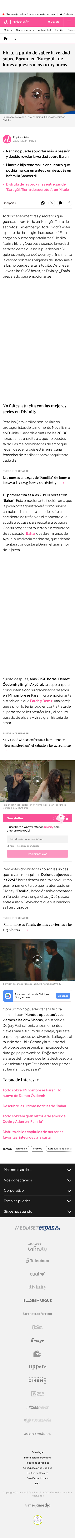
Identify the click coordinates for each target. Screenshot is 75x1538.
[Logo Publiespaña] (37, 1420)
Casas (71, 30)
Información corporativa (37, 1457)
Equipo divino (21, 137)
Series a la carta (25, 30)
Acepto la (24, 846)
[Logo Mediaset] (37, 1230)
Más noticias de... (18, 1169)
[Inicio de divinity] (6, 22)
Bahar (31, 533)
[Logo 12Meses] (37, 1393)
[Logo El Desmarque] (38, 1300)
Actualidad (44, 30)
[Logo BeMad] (37, 1354)
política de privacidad (29, 846)
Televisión (21, 22)
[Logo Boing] (37, 1327)
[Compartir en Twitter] (51, 203)
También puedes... (18, 1201)
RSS (37, 1483)
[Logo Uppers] (37, 1367)
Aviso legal (37, 1452)
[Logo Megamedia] (39, 1505)
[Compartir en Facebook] (69, 203)
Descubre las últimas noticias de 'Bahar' (35, 1106)
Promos (10, 38)
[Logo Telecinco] (37, 1260)
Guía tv (8, 30)
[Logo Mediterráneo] (37, 1433)
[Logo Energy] (37, 1340)
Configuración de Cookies (37, 1467)
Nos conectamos (18, 1180)
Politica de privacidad (37, 1462)
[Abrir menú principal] (69, 22)
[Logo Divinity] (37, 1287)
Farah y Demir (41, 701)
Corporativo (14, 1190)
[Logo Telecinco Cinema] (37, 1380)
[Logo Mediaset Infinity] (37, 1247)
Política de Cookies (37, 1473)
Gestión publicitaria (37, 1478)
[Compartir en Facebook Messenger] (60, 203)
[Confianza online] (37, 1523)
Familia (59, 30)
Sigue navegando (18, 1211)
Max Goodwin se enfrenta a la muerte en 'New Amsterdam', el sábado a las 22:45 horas (37, 743)
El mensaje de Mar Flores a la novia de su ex (30, 14)
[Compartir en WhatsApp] (43, 203)
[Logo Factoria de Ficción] (37, 1314)
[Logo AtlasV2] (37, 1407)
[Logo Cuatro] (37, 1274)
